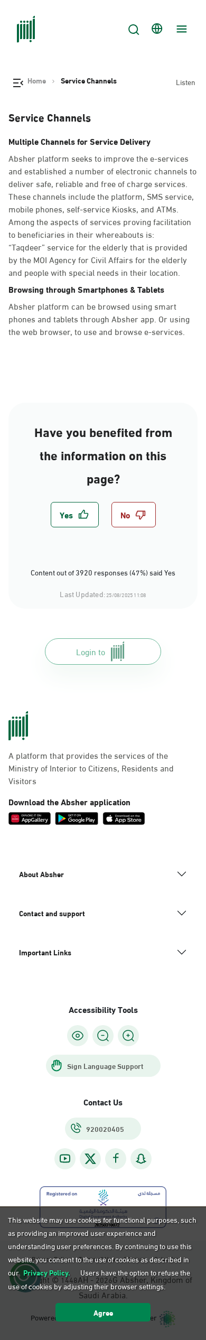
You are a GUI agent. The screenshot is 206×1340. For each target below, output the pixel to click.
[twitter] (90, 1158)
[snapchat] (141, 1158)
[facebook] (115, 1158)
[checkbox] (75, 514)
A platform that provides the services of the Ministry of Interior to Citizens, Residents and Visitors (91, 768)
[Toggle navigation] (180, 29)
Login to (90, 651)
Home (36, 80)
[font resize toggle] (103, 1035)
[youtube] (65, 1158)
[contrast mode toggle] (77, 1035)
